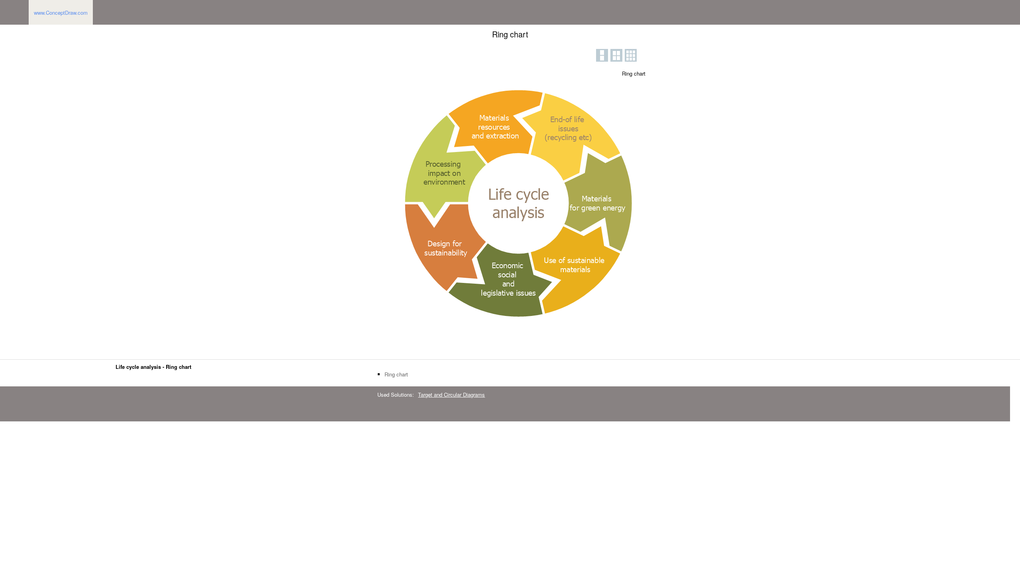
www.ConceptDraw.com (61, 12)
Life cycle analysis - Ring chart (153, 366)
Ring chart (396, 374)
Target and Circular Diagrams (451, 394)
